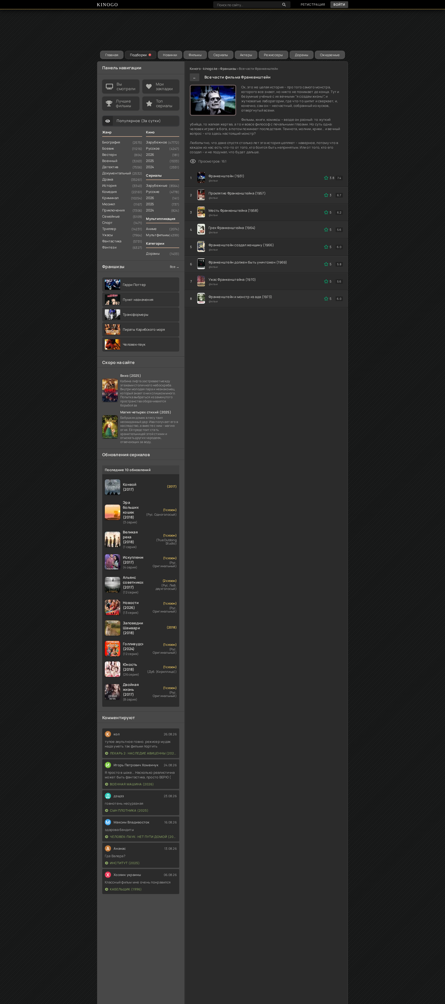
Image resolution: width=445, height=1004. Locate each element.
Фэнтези (109, 247)
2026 (150, 154)
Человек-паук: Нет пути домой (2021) (143, 837)
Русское (153, 148)
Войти (339, 4)
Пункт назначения (138, 299)
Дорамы (302, 55)
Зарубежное (156, 142)
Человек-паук (134, 344)
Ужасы (107, 235)
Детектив (110, 167)
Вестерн (109, 154)
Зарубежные (156, 185)
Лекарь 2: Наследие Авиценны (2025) (143, 753)
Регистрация (313, 4)
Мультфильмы (157, 235)
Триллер (109, 228)
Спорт (107, 222)
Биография (111, 142)
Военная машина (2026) (132, 784)
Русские (152, 191)
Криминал (110, 197)
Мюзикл (108, 204)
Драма (107, 179)
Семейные (111, 216)
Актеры (246, 55)
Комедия (109, 191)
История (109, 185)
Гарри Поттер (134, 284)
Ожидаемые (330, 55)
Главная (111, 55)
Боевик (108, 148)
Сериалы (220, 55)
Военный (109, 160)
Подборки (138, 55)
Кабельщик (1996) (126, 889)
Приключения (113, 210)
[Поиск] (284, 4)
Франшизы (228, 68)
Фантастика (112, 241)
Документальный (116, 173)
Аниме (151, 228)
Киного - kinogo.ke (204, 68)
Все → (174, 267)
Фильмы (195, 55)
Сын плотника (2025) (129, 810)
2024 (150, 167)
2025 (150, 160)
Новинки (170, 55)
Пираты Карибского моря (144, 329)
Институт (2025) (125, 863)
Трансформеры (135, 314)
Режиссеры (273, 55)
